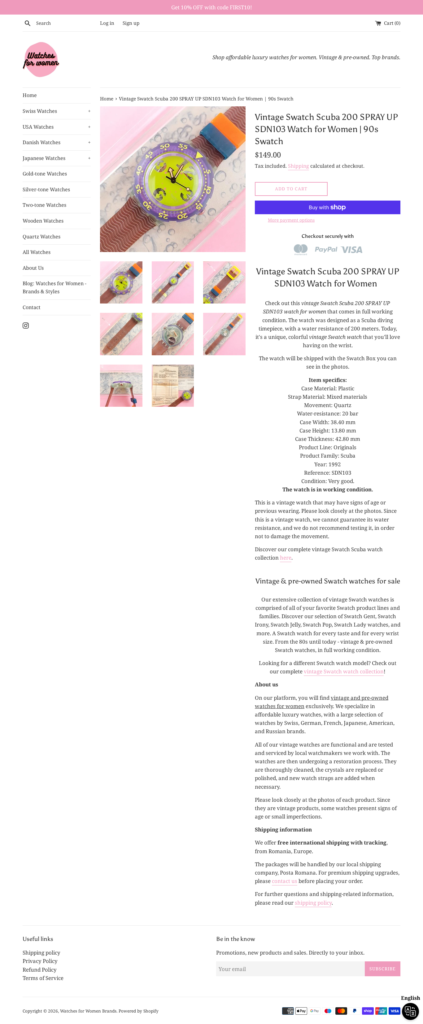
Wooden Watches (43, 220)
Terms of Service (43, 978)
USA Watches (57, 126)
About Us (33, 267)
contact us (284, 880)
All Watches (36, 252)
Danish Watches (57, 142)
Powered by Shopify (139, 1011)
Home (30, 95)
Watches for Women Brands (88, 1011)
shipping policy (313, 902)
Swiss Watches (57, 111)
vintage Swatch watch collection (344, 671)
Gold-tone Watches (45, 173)
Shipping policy (41, 952)
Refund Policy (40, 969)
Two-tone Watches (44, 205)
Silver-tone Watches (46, 189)
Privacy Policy (40, 960)
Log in (107, 23)
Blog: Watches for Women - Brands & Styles (54, 287)
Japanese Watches (57, 158)
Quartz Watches (41, 236)
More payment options (291, 220)
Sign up (131, 23)
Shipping (298, 165)
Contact (32, 307)
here (285, 557)
